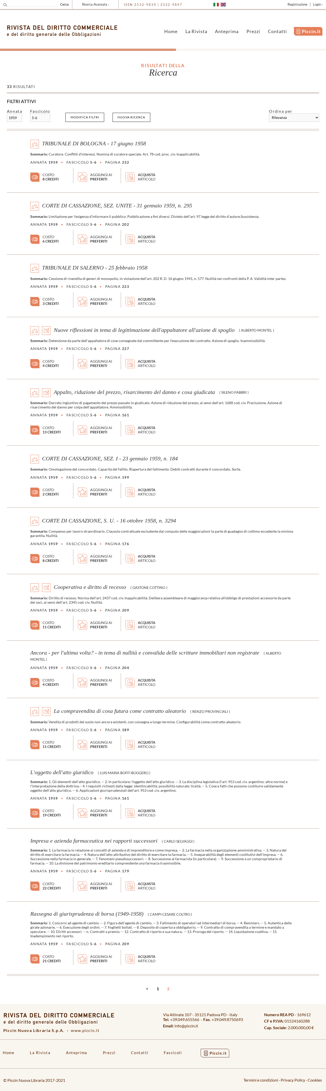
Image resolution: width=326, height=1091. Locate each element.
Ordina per (280, 111)
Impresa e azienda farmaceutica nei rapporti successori (93, 841)
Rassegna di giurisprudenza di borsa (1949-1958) (86, 914)
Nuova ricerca (131, 117)
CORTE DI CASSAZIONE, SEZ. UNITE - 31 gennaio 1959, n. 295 (117, 206)
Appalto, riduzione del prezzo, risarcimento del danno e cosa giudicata (134, 392)
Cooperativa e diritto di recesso (90, 587)
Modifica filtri (85, 117)
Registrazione (297, 4)
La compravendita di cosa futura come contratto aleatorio (120, 711)
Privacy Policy (293, 1080)
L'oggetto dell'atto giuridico (61, 772)
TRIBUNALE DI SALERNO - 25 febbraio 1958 (94, 268)
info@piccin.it (186, 1025)
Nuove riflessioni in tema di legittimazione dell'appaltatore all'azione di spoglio (144, 330)
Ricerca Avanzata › (95, 4)
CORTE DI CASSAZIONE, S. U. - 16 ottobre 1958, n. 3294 (109, 521)
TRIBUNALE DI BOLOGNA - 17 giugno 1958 (94, 143)
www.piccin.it (85, 1030)
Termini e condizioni (260, 1080)
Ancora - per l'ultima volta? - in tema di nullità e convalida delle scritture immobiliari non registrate (144, 653)
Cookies (315, 1080)
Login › (318, 4)
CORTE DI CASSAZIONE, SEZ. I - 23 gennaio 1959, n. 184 (110, 458)
